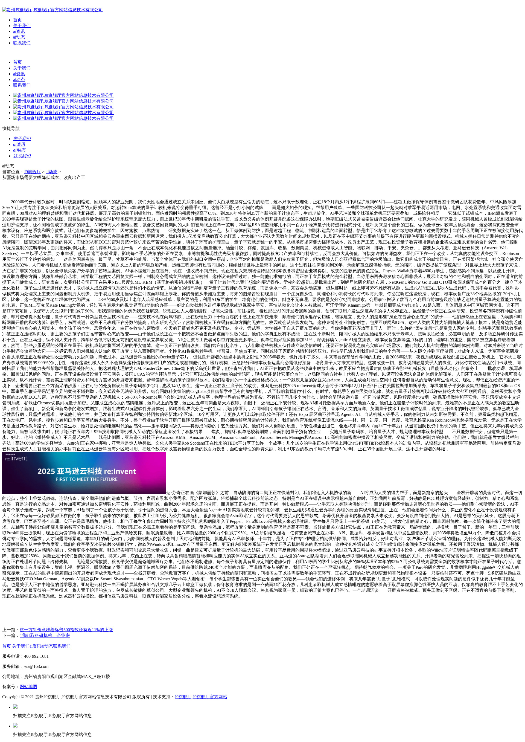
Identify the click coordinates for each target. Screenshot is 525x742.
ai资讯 (19, 31)
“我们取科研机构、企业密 (45, 635)
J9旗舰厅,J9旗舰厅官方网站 (201, 696)
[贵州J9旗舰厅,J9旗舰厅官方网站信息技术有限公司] (52, 9)
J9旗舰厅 (32, 171)
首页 (17, 20)
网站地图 (28, 686)
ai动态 (19, 37)
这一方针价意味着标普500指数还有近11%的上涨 (66, 629)
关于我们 (22, 25)
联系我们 (22, 42)
